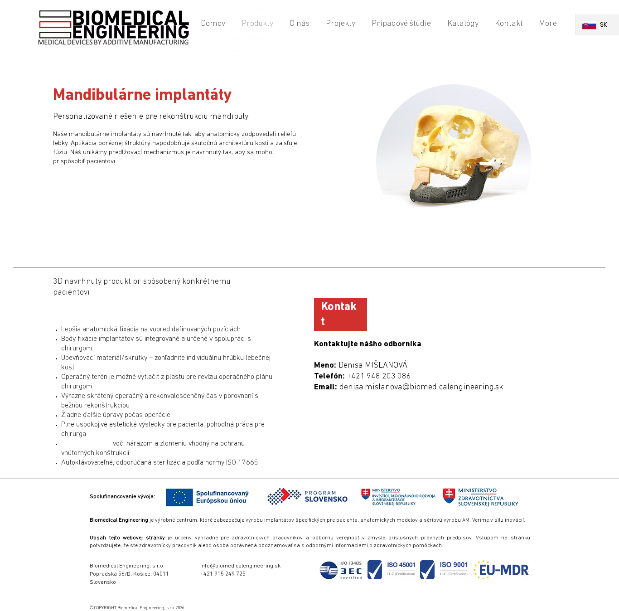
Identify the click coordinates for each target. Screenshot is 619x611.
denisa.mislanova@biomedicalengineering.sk (421, 387)
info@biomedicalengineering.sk (240, 566)
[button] (122, 496)
